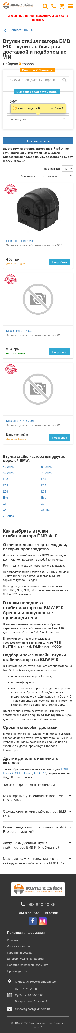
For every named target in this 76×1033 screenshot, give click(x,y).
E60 (43, 497)
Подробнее (59, 262)
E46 (5, 497)
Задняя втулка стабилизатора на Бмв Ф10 (34, 243)
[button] (38, 798)
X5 (4, 510)
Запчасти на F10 (21, 30)
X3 (43, 503)
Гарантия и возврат (20, 952)
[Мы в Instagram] (43, 921)
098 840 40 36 (41, 904)
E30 (5, 479)
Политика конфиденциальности (28, 965)
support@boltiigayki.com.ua (32, 1009)
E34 (5, 485)
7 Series (46, 473)
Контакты (13, 940)
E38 (5, 491)
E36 (43, 485)
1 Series (8, 467)
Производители (17, 971)
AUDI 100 (40, 773)
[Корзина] (62, 6)
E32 (43, 479)
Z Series (8, 516)
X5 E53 (45, 510)
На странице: (52, 168)
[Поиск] (45, 6)
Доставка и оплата (19, 946)
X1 (4, 503)
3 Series (46, 467)
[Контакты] (53, 6)
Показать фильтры (38, 141)
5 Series (8, 473)
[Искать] (64, 79)
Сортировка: (28, 176)
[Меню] (70, 6)
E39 (43, 491)
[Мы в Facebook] (33, 921)
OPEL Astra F (23, 773)
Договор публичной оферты (25, 958)
